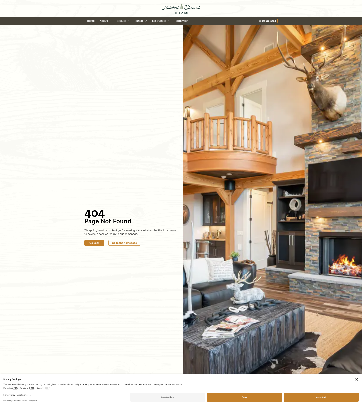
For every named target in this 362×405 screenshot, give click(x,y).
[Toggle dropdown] (111, 21)
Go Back (94, 242)
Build (139, 20)
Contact (181, 20)
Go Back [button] (24, 20)
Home (91, 20)
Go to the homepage (124, 242)
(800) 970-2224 (267, 20)
